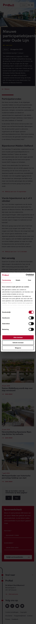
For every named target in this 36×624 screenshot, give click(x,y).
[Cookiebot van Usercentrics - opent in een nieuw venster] (26, 275)
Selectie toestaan (18, 342)
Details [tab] (18, 280)
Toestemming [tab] (6, 280)
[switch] (31, 317)
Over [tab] (29, 280)
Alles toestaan (18, 337)
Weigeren (18, 348)
